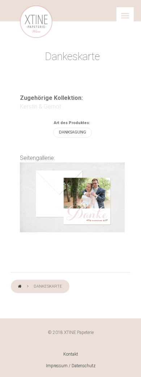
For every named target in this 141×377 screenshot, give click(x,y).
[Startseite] (36, 21)
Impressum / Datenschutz (70, 366)
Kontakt (70, 354)
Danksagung (72, 132)
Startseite (20, 287)
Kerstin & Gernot (40, 106)
